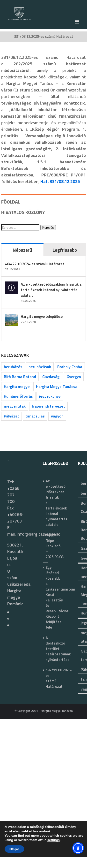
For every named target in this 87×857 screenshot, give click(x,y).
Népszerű (22, 250)
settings (53, 840)
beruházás (13, 367)
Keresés (48, 227)
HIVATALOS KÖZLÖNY (23, 212)
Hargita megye (17, 386)
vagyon (57, 416)
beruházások (40, 367)
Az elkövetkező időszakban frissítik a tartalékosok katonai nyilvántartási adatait (51, 289)
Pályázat (11, 416)
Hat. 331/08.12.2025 (60, 181)
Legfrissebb (64, 250)
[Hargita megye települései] (11, 317)
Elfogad (14, 849)
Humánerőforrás (18, 396)
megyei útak (15, 406)
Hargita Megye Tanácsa (56, 386)
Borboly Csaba (69, 367)
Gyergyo (74, 376)
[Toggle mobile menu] (77, 21)
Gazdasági (51, 376)
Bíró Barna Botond (20, 376)
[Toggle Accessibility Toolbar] (78, 848)
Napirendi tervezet (48, 406)
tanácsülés (35, 416)
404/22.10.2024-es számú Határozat (34, 264)
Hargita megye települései (42, 316)
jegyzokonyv (50, 396)
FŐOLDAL (10, 201)
